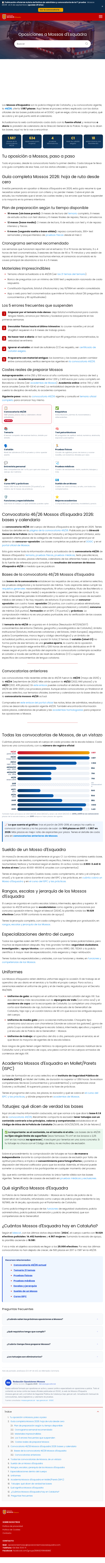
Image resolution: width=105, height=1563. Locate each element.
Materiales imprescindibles (28, 1433)
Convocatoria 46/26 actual (30, 1265)
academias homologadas (67, 709)
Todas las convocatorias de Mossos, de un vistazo (36, 1459)
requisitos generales (13, 588)
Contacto (7, 1533)
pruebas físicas (55, 235)
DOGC (89, 541)
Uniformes (16, 1475)
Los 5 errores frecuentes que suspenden (35, 1437)
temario (72, 213)
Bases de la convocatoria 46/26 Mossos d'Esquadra (40, 1450)
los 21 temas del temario (71, 274)
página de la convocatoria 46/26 (48, 530)
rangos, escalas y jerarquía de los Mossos (26, 924)
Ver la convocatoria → (51, 9)
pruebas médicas (64, 555)
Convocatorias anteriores (28, 1454)
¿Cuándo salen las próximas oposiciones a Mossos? (35, 1319)
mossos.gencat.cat (28, 1400)
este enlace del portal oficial (36, 702)
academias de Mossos (43, 382)
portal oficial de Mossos (15, 545)
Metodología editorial (47, 1384)
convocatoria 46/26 (43, 396)
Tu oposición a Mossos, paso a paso (28, 1417)
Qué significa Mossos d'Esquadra (26, 1487)
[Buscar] (85, 42)
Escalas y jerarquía (25, 1285)
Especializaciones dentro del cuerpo (28, 1471)
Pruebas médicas (24, 1280)
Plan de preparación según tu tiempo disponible (38, 1425)
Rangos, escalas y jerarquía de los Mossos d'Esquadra (38, 1467)
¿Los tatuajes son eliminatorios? (24, 1356)
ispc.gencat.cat (42, 1400)
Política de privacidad (13, 1526)
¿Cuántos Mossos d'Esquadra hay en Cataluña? (35, 1491)
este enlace (40, 685)
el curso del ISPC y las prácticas (47, 881)
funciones (52, 1208)
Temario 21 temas (24, 1270)
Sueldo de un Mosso (25, 1291)
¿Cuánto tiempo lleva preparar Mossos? (28, 1344)
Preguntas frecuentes (22, 1495)
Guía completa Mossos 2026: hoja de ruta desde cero (37, 1421)
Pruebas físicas (23, 1275)
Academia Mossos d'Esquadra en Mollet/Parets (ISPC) (37, 1479)
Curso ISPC (20, 1296)
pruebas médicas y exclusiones (78, 1178)
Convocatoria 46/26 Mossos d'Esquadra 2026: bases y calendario (43, 1446)
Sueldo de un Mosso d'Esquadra (27, 1463)
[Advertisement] (52, 81)
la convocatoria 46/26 (82, 361)
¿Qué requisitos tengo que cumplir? (26, 1331)
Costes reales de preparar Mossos (32, 1441)
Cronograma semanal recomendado (33, 1429)
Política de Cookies (11, 1529)
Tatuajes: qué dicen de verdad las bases (31, 1483)
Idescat (16, 1232)
